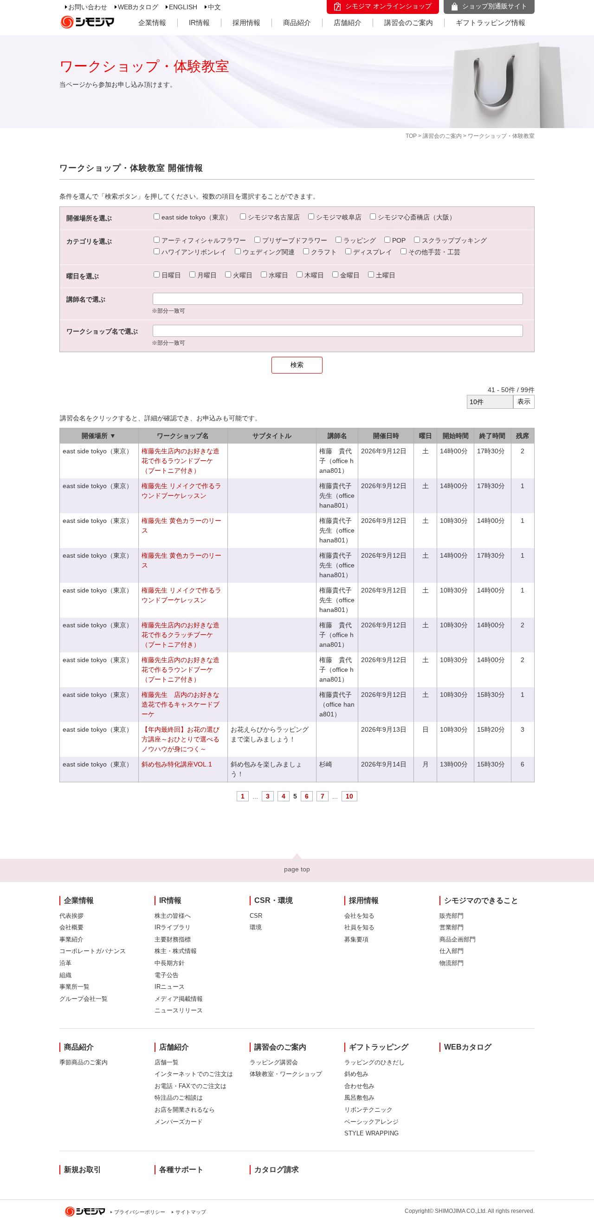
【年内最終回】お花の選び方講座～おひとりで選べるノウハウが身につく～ (181, 739)
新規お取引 (82, 1169)
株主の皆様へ (173, 915)
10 (349, 796)
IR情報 (199, 22)
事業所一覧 (74, 986)
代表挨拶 (71, 915)
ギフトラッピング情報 (490, 22)
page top (297, 869)
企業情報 (152, 22)
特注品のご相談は (179, 1097)
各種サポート (181, 1169)
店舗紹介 (348, 22)
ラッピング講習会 (274, 1062)
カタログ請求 (276, 1169)
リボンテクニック (368, 1109)
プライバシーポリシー (139, 1212)
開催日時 (386, 435)
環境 (256, 927)
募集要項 (356, 939)
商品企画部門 (457, 939)
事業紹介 (71, 939)
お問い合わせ (87, 7)
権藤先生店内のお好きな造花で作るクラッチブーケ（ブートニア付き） (181, 634)
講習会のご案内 (408, 22)
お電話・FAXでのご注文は (190, 1085)
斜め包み (356, 1073)
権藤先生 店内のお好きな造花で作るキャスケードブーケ (181, 704)
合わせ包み (359, 1085)
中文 (214, 7)
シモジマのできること (481, 900)
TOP (411, 136)
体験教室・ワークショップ (286, 1073)
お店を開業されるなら (185, 1109)
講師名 (337, 435)
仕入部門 (451, 950)
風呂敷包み (359, 1097)
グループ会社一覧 (83, 998)
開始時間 (456, 435)
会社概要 (71, 927)
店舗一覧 (167, 1062)
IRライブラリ (173, 927)
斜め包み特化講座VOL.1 (177, 764)
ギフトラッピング (378, 1047)
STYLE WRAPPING (371, 1133)
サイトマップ (190, 1212)
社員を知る (359, 927)
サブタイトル (271, 435)
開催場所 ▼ (99, 435)
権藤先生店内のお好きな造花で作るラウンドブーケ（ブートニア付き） (181, 460)
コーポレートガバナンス (92, 950)
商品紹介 (297, 22)
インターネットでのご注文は (194, 1073)
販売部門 (451, 915)
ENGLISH (183, 7)
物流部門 (451, 963)
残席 (522, 435)
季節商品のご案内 (83, 1062)
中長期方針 (170, 963)
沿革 (65, 963)
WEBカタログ (138, 7)
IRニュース (170, 986)
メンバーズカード (179, 1121)
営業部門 (451, 927)
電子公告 (167, 975)
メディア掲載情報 (179, 998)
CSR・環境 (273, 900)
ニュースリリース (179, 1010)
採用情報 (246, 22)
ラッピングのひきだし (374, 1062)
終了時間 (492, 435)
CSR (256, 915)
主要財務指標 (173, 939)
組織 (65, 975)
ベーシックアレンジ (371, 1121)
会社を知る (359, 915)
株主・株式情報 (176, 950)
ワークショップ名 (183, 435)
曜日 (425, 435)
